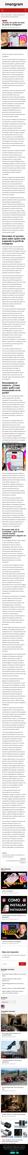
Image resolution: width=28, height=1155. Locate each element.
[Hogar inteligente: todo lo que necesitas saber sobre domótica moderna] (14, 1129)
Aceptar (12, 1152)
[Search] (25, 10)
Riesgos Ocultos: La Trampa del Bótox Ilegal (13, 988)
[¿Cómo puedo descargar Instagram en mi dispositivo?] (14, 905)
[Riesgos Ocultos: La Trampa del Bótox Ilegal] (14, 1103)
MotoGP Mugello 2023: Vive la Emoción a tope (13, 984)
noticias (4, 1029)
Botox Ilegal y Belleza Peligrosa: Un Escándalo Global (14, 975)
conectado (16, 955)
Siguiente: (16, 860)
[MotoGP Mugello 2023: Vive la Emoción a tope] (14, 1076)
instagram (4, 20)
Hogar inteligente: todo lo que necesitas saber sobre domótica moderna (12, 992)
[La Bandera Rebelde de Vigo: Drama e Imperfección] (14, 1049)
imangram (14, 4)
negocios (4, 1136)
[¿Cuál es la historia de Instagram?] (14, 931)
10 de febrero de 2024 (13, 27)
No (17, 1152)
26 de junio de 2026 (12, 1036)
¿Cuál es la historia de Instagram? (11, 941)
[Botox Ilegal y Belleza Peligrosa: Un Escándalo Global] (14, 1022)
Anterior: (13, 855)
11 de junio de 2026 (12, 1063)
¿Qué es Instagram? (8, 891)
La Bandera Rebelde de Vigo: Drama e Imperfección (12, 979)
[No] (26, 1149)
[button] (2, 10)
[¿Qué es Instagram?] (14, 880)
